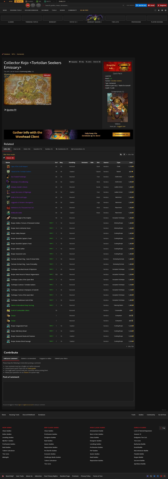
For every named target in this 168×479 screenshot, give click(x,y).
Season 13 (137, 434)
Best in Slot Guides (96, 434)
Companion (118, 315)
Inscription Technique (118, 218)
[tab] (7, 149)
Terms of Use (97, 476)
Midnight (5, 457)
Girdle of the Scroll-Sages (19, 197)
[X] (151, 476)
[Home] (13, 5)
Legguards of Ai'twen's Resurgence (22, 202)
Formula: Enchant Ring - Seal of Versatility (24, 264)
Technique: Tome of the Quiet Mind (22, 295)
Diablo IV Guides (140, 427)
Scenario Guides (50, 454)
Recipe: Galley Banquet (18, 233)
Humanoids (20, 54)
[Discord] (147, 476)
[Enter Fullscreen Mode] (155, 10)
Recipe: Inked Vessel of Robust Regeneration (25, 274)
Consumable (118, 310)
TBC (40, 1)
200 (130, 315)
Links (89, 62)
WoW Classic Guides (97, 427)
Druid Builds (138, 447)
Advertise (38, 476)
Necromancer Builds (141, 451)
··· (54, 1)
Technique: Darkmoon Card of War (22, 300)
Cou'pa (13, 315)
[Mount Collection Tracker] (68, 134)
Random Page (65, 476)
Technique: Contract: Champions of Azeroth (24, 290)
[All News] (4, 1)
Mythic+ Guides (7, 441)
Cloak (118, 166)
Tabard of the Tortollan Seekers (21, 172)
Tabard (118, 171)
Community (72, 10)
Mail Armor (119, 197)
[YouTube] (161, 476)
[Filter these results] (124, 154)
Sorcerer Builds (139, 460)
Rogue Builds (138, 457)
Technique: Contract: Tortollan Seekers (23, 285)
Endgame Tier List (140, 437)
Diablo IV (64, 1)
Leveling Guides (8, 437)
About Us (29, 476)
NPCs (13, 54)
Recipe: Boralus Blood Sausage (21, 341)
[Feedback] (162, 10)
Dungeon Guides (50, 437)
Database (45, 10)
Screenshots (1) (117, 91)
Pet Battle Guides (50, 451)
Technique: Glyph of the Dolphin (21, 218)
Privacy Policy (86, 476)
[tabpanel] (68, 250)
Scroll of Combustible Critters (20, 310)
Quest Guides (49, 444)
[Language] (165, 10)
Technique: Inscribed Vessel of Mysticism (24, 269)
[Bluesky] (154, 476)
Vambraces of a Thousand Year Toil (22, 208)
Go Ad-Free (84, 10)
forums (26, 372)
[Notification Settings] (158, 10)
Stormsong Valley (25, 71)
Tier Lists (5, 454)
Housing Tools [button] (15, 10)
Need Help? (10, 476)
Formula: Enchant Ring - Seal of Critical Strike (25, 259)
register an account (28, 404)
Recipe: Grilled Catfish (17, 249)
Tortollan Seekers (116, 81)
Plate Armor (118, 207)
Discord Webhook (31, 10)
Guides (62, 10)
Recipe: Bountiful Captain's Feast (21, 238)
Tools (133, 415)
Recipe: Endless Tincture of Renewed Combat (25, 223)
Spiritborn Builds (140, 464)
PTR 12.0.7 (38, 5)
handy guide (32, 368)
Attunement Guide (96, 431)
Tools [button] (54, 10)
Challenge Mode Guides (52, 457)
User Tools (20, 476)
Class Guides (6, 431)
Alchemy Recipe (118, 223)
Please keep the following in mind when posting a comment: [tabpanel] (25, 383)
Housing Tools (14, 415)
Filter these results (9, 154)
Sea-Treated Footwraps (18, 177)
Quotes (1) (11, 109)
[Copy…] (120, 154)
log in (19, 404)
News (5, 10)
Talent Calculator (8, 451)
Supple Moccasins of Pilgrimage (21, 192)
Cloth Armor (118, 177)
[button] (23, 84)
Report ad (164, 409)
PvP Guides (94, 451)
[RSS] (164, 476)
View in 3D (96, 62)
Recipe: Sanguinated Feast (19, 326)
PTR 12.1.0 (33, 5)
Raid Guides (6, 447)
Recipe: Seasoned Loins (18, 254)
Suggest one (121, 126)
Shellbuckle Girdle (16, 213)
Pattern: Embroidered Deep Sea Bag (22, 305)
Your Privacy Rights (51, 476)
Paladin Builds (139, 454)
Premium (75, 476)
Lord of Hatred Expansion (143, 431)
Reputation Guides (50, 447)
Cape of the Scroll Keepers (19, 166)
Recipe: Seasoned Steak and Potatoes (23, 336)
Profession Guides (8, 444)
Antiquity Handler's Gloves (19, 187)
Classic (30, 1)
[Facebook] (157, 476)
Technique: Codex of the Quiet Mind (22, 279)
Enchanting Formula (118, 259)
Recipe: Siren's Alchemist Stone (21, 228)
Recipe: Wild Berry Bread (18, 331)
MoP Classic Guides (51, 427)
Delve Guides (6, 434)
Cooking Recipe (118, 233)
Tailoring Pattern (118, 305)
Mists (49, 1)
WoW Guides (6, 427)
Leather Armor (119, 187)
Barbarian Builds (139, 444)
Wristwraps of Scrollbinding (19, 182)
